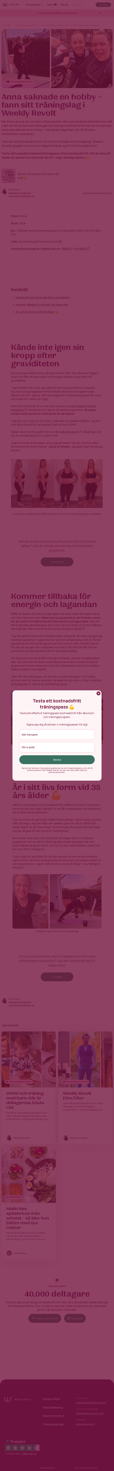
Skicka (57, 759)
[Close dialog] (98, 693)
